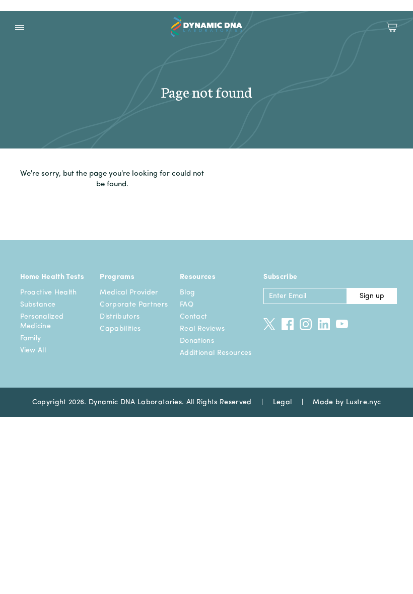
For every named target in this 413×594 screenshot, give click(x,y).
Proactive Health (48, 292)
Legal (282, 402)
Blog (187, 292)
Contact (193, 316)
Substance (38, 304)
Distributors (120, 316)
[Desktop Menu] (19, 27)
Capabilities (120, 328)
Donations (197, 340)
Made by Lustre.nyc (347, 402)
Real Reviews (202, 328)
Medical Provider (129, 292)
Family (30, 338)
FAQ (186, 304)
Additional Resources (216, 352)
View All (33, 350)
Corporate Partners (134, 304)
